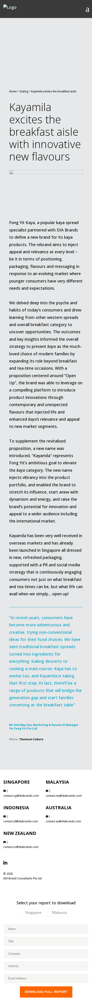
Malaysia (59, 912)
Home (13, 91)
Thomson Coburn (31, 739)
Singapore (33, 912)
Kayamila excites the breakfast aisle (53, 91)
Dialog (24, 91)
